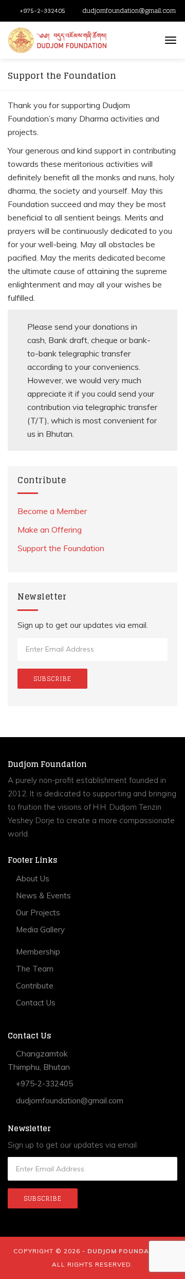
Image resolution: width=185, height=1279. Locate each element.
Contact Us (34, 1003)
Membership (37, 952)
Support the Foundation (60, 548)
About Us (31, 878)
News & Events (42, 895)
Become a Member (52, 511)
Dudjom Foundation (126, 1251)
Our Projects (37, 912)
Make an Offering (49, 529)
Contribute (33, 986)
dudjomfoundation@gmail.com (129, 10)
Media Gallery (39, 929)
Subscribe (52, 678)
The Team (33, 969)
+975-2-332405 (42, 10)
